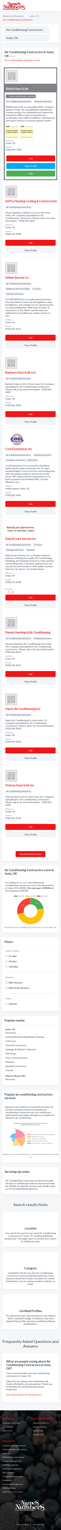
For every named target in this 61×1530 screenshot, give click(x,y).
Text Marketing (8, 1488)
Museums (10, 1079)
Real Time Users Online (12, 1492)
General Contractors (16, 1045)
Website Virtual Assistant (13, 1457)
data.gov (23, 882)
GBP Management (10, 1465)
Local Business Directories (14, 1445)
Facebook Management (12, 1484)
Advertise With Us (41, 1423)
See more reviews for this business (24, 1394)
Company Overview (11, 1423)
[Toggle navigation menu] (56, 5)
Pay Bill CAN (38, 1434)
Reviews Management (12, 1469)
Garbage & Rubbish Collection (20, 1049)
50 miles (13, 961)
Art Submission (39, 1427)
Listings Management (11, 1461)
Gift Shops (10, 1053)
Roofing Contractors (15, 1066)
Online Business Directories (14, 1449)
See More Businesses (30, 854)
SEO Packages (8, 1472)
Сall (31, 158)
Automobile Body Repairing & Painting (24, 1036)
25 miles (13, 956)
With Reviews (16, 982)
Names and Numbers (13, 16)
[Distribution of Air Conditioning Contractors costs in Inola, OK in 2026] (30, 909)
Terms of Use (38, 1524)
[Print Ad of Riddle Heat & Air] (12, 131)
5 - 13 (10, 592)
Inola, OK (34, 16)
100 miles (13, 966)
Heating (13, 1003)
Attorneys (10, 1032)
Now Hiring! (7, 1427)
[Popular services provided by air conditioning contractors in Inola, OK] (30, 1136)
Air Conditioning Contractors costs (22, 60)
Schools (9, 1070)
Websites (6, 1453)
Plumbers (10, 1062)
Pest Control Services (16, 1057)
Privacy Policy (23, 1524)
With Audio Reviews (19, 987)
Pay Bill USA (38, 1430)
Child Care (10, 1041)
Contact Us (7, 1430)
